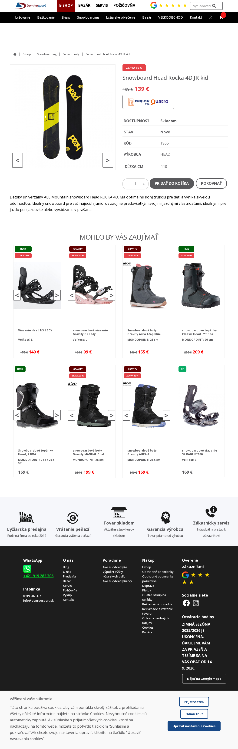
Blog (66, 567)
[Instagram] (196, 603)
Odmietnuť (194, 714)
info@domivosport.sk (38, 600)
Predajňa (69, 576)
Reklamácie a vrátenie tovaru (157, 611)
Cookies (148, 627)
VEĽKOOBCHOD (170, 17)
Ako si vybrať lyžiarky (117, 581)
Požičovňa (70, 590)
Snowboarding (46, 54)
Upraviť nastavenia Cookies (194, 726)
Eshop (27, 54)
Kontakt (196, 17)
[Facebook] (186, 603)
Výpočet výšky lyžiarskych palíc (114, 574)
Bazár (67, 581)
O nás (67, 572)
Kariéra (147, 632)
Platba (146, 590)
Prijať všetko (194, 702)
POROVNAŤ (211, 183)
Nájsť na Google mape (204, 678)
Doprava (148, 586)
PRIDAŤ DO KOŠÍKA (172, 183)
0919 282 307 (32, 596)
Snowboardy (71, 54)
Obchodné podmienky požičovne (158, 578)
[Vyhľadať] (214, 6)
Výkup (67, 595)
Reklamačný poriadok (157, 604)
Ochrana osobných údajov (155, 620)
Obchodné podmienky (158, 572)
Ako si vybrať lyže (115, 567)
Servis (67, 586)
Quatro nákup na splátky (154, 597)
